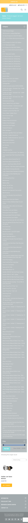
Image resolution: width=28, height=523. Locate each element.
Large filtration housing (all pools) (11, 169)
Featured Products (7, 128)
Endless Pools (6, 118)
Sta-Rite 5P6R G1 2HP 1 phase (10, 274)
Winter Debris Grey (7, 408)
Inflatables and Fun (7, 150)
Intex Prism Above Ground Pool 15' (11, 161)
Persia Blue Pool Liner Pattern (10, 210)
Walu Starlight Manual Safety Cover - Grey (13, 380)
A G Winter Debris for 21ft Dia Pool (11, 63)
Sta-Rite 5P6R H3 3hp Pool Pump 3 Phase (13, 279)
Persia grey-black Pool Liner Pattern (12, 215)
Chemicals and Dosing (8, 101)
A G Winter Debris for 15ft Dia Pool (11, 59)
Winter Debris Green (8, 406)
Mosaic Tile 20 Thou (8, 185)
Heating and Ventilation (8, 140)
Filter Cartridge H (7, 130)
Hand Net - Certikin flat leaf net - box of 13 (13, 137)
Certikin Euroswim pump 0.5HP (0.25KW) (13, 86)
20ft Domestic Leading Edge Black (11, 33)
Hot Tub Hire (6, 145)
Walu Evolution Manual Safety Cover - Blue (13, 340)
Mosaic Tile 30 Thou (8, 188)
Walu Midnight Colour (8, 364)
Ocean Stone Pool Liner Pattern (11, 199)
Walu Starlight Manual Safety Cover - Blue (13, 375)
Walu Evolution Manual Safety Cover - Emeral (14, 343)
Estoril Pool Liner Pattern (9, 125)
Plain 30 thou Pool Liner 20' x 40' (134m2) (13, 220)
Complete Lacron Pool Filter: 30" (11, 110)
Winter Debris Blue (7, 403)
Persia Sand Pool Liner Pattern (10, 217)
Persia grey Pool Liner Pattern (10, 212)
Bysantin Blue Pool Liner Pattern (11, 78)
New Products (6, 192)
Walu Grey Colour (7, 361)
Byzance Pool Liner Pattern (9, 81)
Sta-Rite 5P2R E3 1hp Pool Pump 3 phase (13, 272)
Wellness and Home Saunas (10, 401)
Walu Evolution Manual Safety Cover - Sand (13, 354)
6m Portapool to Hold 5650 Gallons (11, 47)
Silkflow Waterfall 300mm (9, 236)
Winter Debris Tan (7, 410)
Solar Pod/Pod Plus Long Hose (10, 262)
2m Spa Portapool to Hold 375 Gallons (12, 36)
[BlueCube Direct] (3, 9)
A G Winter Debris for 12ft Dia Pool (11, 56)
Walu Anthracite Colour (8, 331)
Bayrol (4, 71)
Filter (6, 449)
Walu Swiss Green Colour (9, 396)
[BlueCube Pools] (6, 9)
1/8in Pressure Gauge (8, 31)
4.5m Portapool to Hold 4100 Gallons (12, 42)
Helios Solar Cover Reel (8, 142)
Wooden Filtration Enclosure (10, 413)
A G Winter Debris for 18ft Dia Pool (11, 61)
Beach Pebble (6, 73)
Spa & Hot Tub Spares (8, 264)
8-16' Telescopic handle (9, 54)
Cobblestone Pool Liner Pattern (10, 108)
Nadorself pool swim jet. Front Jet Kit (12, 190)
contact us (14, 1)
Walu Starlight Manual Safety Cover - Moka (13, 387)
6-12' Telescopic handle (9, 45)
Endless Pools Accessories (10, 120)
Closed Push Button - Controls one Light (13, 106)
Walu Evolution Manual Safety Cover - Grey (13, 345)
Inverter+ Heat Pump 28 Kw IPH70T (12, 164)
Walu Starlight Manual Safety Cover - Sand (13, 389)
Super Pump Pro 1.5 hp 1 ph (10, 291)
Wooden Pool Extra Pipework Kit (11, 415)
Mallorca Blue (6, 183)
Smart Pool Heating (7, 259)
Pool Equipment (7, 229)
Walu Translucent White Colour (10, 398)
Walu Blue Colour (7, 334)
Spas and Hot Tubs (7, 267)
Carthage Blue (6, 83)
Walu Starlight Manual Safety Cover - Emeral (14, 378)
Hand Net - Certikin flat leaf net (10, 135)
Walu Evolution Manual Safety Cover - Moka (13, 352)
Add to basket (6, 485)
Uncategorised (6, 296)
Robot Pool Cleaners (8, 234)
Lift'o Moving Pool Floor (8, 178)
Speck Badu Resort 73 (8, 269)
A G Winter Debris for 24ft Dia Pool (11, 66)
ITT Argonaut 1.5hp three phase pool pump (14, 166)
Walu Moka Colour (7, 366)
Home (4, 16)
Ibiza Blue (5, 147)
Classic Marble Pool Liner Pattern (11, 103)
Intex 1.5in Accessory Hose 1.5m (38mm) (13, 152)
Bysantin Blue (6, 76)
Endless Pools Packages (9, 123)
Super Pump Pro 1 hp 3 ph (9, 288)
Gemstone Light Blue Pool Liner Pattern (12, 133)
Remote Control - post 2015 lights (11, 231)
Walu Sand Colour (7, 368)
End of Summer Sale (8, 115)
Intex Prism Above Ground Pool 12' (11, 159)
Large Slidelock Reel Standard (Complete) (13, 171)
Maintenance (6, 180)
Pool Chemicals (6, 226)
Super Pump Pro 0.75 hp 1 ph (10, 286)
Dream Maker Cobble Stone (10, 113)
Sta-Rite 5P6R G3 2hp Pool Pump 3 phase (13, 277)
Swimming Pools (7, 293)
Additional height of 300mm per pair (12, 68)
